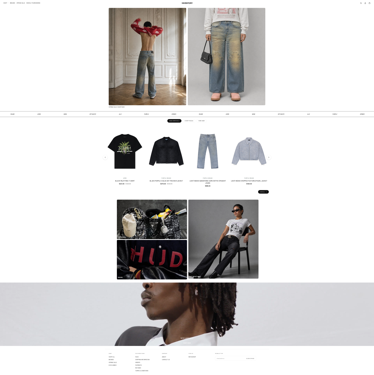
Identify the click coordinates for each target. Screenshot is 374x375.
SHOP (5, 3)
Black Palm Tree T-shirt (125, 181)
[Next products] (268, 157)
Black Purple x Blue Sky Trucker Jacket (166, 181)
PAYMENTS (138, 365)
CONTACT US (166, 359)
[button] (361, 3)
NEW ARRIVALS (174, 121)
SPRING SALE (21, 3)
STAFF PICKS (189, 121)
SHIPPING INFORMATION (142, 359)
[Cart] (369, 3)
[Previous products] (105, 157)
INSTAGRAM (192, 357)
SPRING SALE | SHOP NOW (116, 107)
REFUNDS (138, 368)
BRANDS (12, 3)
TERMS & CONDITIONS (141, 370)
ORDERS (137, 362)
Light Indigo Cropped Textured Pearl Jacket (249, 181)
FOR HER (202, 121)
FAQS (137, 357)
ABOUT (164, 357)
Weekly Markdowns (33, 3)
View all (262, 191)
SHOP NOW (187, 343)
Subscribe (250, 358)
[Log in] (365, 3)
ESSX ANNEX (112, 365)
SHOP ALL (112, 357)
